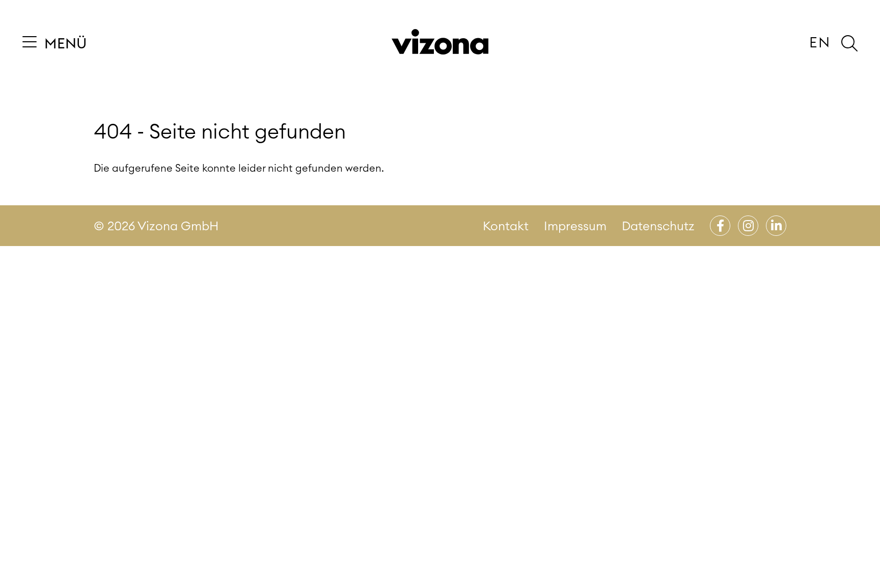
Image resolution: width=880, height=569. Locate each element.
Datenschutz (658, 226)
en (820, 42)
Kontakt (506, 226)
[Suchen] (849, 44)
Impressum (575, 226)
